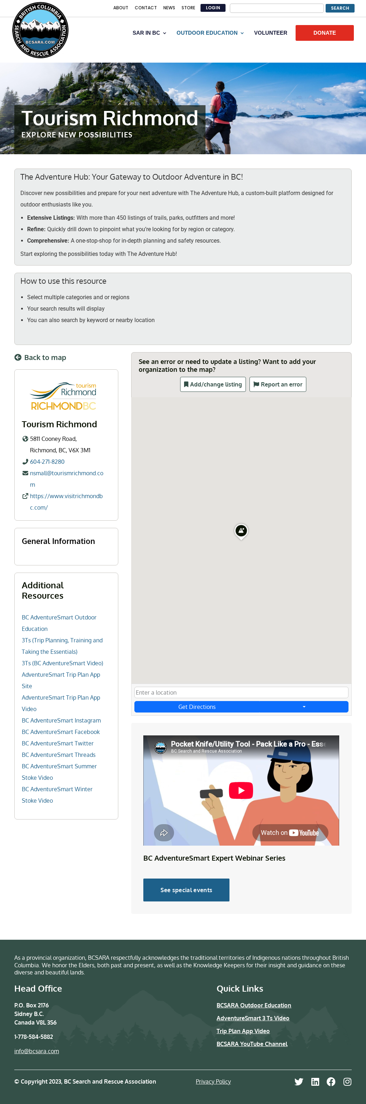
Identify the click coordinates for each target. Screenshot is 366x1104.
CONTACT (146, 8)
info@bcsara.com (36, 1051)
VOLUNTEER (270, 33)
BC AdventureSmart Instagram (61, 720)
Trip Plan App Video (243, 1031)
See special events (186, 890)
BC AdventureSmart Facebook (61, 731)
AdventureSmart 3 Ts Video (253, 1018)
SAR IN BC (146, 33)
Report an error (281, 384)
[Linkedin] (315, 1081)
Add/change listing (216, 384)
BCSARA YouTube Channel (252, 1043)
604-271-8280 (47, 461)
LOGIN (213, 8)
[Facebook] (331, 1081)
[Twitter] (299, 1081)
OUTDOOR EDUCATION (207, 33)
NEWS (169, 8)
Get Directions (197, 706)
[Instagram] (347, 1081)
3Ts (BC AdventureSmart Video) (62, 663)
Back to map (45, 357)
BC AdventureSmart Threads (58, 754)
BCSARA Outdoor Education (254, 1005)
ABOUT (120, 8)
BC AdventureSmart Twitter (58, 743)
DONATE (324, 33)
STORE (188, 8)
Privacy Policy (213, 1081)
